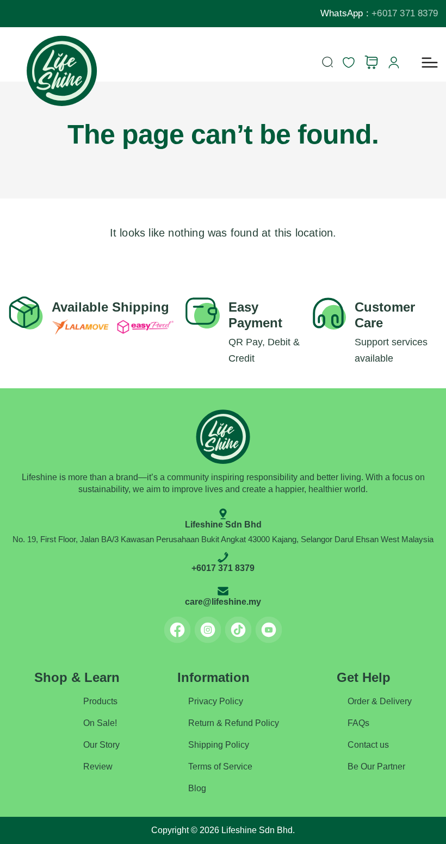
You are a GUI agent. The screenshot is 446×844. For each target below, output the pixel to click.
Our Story (101, 744)
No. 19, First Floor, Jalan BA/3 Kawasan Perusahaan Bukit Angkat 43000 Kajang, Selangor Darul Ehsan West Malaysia (223, 539)
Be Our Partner (376, 766)
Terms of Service (220, 766)
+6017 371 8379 (404, 13)
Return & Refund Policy (233, 723)
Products (100, 701)
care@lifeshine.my (223, 601)
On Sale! (100, 723)
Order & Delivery (380, 701)
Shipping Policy (218, 744)
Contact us (368, 744)
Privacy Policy (215, 701)
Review (98, 766)
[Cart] (371, 62)
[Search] (327, 62)
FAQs (358, 723)
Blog (197, 788)
